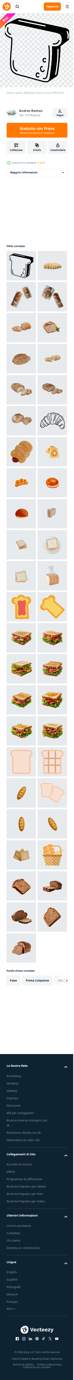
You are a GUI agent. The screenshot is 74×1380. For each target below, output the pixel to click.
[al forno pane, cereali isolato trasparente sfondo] (21, 386)
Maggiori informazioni (24, 169)
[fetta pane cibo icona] (21, 945)
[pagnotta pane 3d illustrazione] (21, 1317)
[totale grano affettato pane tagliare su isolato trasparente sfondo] (21, 448)
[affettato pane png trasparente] (21, 790)
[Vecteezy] (6, 6)
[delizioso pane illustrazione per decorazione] (21, 665)
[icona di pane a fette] (21, 1348)
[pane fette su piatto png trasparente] (21, 852)
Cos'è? (41, 163)
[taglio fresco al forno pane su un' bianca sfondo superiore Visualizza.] (21, 293)
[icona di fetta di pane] (21, 1255)
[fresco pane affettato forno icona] (21, 262)
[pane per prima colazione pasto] (21, 634)
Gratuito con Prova (37, 130)
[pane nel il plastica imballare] (21, 914)
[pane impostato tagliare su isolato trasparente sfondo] (21, 324)
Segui (60, 115)
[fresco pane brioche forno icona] (21, 603)
